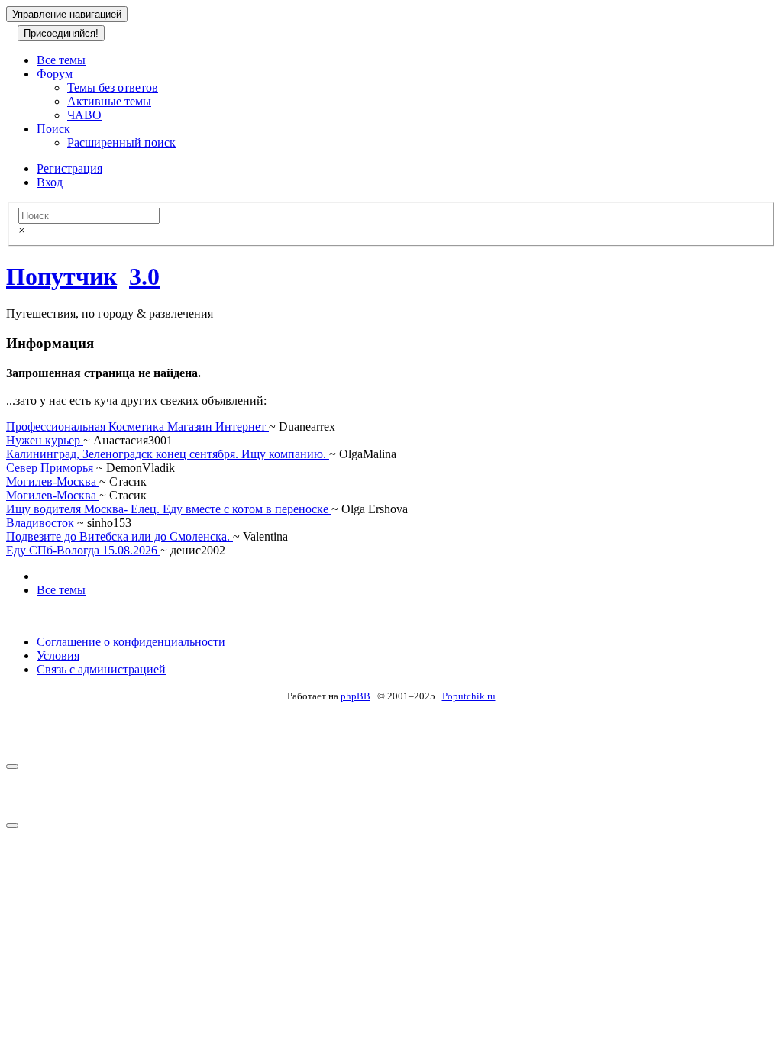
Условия (58, 655)
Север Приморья (51, 467)
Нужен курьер (44, 440)
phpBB (355, 696)
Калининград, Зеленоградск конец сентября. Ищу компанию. (167, 453)
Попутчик (61, 276)
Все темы (61, 59)
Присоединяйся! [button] (61, 33)
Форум (56, 73)
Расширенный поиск (121, 142)
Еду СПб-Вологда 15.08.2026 (83, 550)
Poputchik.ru (469, 696)
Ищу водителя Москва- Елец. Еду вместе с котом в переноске (168, 508)
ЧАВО (84, 114)
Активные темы (109, 101)
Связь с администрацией (101, 669)
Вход (50, 182)
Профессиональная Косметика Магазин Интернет (137, 426)
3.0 (144, 276)
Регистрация (69, 168)
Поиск (55, 128)
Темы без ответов (112, 87)
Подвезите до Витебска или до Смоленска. (119, 536)
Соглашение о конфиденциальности (131, 641)
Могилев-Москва (52, 481)
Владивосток (41, 522)
